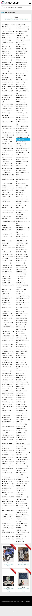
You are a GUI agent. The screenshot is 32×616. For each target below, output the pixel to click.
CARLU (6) (6, 113)
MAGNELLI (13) (8, 351)
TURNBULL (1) (7, 501)
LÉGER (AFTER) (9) (8, 328)
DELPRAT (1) (7, 168)
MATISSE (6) (6, 366)
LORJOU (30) (7, 344)
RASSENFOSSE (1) (23, 419)
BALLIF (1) (6, 53)
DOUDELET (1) (7, 185)
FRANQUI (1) (21, 216)
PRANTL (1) (6, 415)
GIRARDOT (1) (22, 231)
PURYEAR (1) (21, 415)
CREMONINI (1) (22, 152)
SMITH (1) (20, 463)
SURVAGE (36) (22, 477)
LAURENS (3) (21, 316)
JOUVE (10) (6, 283)
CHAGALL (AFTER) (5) (22, 123)
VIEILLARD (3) (7, 519)
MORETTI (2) (22, 382)
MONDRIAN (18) (7, 379)
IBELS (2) (21, 267)
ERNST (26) (6, 196)
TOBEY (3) (20, 492)
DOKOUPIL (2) (8, 179)
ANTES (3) (6, 35)
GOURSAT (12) (22, 237)
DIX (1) (19, 177)
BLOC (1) (20, 73)
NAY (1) (7, 388)
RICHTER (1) (21, 433)
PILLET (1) (20, 408)
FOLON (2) (7, 212)
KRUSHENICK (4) (22, 302)
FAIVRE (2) (6, 201)
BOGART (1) (21, 75)
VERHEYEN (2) (20, 516)
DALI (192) (7, 159)
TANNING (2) (7, 486)
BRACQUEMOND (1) (8, 86)
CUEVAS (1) (7, 157)
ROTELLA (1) (21, 437)
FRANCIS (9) (6, 216)
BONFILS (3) (7, 80)
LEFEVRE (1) (6, 324)
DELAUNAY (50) (7, 166)
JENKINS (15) (20, 276)
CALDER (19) (22, 106)
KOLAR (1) (5, 300)
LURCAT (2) (6, 349)
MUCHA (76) (7, 386)
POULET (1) (21, 413)
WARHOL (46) (21, 530)
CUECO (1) (20, 155)
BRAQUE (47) (7, 91)
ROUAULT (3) (7, 439)
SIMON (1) (8, 461)
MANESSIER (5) (21, 353)
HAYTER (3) (8, 256)
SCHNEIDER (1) (7, 455)
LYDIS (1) (20, 349)
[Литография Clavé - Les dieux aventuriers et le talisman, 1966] (23, 554)
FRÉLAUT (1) (6, 219)
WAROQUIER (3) (22, 532)
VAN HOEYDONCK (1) (8, 511)
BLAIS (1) (21, 71)
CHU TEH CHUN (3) (7, 137)
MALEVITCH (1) (8, 353)
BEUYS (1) (6, 68)
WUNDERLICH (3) (7, 539)
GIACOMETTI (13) (23, 227)
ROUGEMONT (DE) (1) (8, 445)
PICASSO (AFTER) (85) (8, 407)
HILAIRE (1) (7, 263)
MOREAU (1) (7, 382)
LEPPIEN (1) (20, 331)
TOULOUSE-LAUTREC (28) (8, 498)
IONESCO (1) (21, 271)
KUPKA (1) (6, 305)
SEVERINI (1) (6, 459)
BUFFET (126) (7, 104)
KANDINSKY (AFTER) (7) (22, 286)
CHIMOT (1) (21, 132)
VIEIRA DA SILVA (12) (22, 520)
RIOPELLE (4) (7, 435)
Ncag (2, 12)
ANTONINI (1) (22, 35)
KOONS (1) (20, 300)
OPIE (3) (20, 393)
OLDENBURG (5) (7, 393)
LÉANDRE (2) (21, 322)
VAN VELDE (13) (21, 510)
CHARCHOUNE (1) (22, 128)
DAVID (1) (21, 159)
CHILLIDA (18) (8, 132)
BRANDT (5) (7, 88)
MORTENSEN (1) (8, 384)
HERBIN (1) (7, 260)
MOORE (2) (20, 379)
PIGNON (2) (21, 406)
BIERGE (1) (20, 68)
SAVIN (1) (20, 450)
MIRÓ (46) (20, 373)
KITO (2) (5, 293)
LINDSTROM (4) (7, 338)
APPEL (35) (6, 37)
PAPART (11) (20, 397)
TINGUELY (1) (21, 490)
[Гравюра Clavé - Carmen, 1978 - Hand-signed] (8, 554)
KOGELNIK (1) (6, 298)
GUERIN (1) (21, 245)
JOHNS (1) (20, 278)
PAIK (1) (20, 395)
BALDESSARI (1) (21, 51)
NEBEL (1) (20, 388)
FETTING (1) (21, 205)
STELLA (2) (6, 477)
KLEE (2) (5, 296)
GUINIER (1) (21, 247)
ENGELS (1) (20, 192)
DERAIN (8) (20, 168)
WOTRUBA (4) (21, 536)
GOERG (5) (7, 234)
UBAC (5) (20, 501)
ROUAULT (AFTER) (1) (21, 440)
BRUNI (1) (20, 99)
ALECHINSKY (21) (22, 29)
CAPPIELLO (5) (22, 110)
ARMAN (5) (8, 43)
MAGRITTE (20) (21, 351)
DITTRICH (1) (7, 177)
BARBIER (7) (7, 55)
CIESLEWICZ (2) (22, 137)
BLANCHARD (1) (7, 73)
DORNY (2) (21, 183)
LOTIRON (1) (21, 344)
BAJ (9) (5, 51)
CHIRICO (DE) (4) (8, 135)
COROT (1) (7, 151)
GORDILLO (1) (7, 236)
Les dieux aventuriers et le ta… (23, 565)
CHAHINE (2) (7, 126)
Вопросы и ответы (16, 611)
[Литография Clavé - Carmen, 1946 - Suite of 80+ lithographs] (8, 578)
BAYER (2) (20, 57)
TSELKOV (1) (21, 499)
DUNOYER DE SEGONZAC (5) (7, 193)
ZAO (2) (20, 541)
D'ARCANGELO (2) (22, 157)
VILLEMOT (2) (7, 525)
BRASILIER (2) (7, 95)
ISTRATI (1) (7, 274)
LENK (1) (20, 327)
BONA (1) (18, 77)
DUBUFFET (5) (21, 188)
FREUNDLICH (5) (21, 219)
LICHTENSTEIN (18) (8, 335)
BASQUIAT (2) (8, 57)
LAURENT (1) (7, 318)
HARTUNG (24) (7, 254)
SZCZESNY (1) (20, 479)
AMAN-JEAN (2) (8, 33)
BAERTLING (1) (21, 49)
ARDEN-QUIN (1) (22, 40)
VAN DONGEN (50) (22, 508)
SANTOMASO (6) (23, 444)
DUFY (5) (20, 190)
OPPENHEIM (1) (8, 395)
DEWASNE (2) (21, 170)
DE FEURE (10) (22, 161)
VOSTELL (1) (20, 528)
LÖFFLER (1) (21, 338)
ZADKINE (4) (19, 539)
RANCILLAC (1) (22, 417)
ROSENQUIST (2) (8, 437)
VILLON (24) (21, 525)
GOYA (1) (6, 241)
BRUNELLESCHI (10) (8, 101)
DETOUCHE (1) (7, 170)
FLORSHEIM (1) (22, 210)
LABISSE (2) (20, 305)
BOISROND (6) (8, 77)
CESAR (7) (21, 119)
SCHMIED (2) (23, 452)
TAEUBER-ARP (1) (22, 481)
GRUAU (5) (6, 245)
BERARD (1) (21, 62)
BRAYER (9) (6, 97)
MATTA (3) (6, 371)
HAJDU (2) (6, 252)
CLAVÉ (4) (20, 139)
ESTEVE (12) (7, 199)
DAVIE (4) (5, 161)
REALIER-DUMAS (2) (8, 427)
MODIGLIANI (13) (9, 377)
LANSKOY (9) (7, 313)
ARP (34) (19, 42)
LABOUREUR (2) (22, 308)
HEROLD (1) (21, 260)
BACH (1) (20, 46)
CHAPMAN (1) (8, 129)
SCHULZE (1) (21, 455)
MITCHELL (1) (21, 375)
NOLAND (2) (21, 391)
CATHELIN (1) (22, 117)
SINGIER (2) (21, 461)
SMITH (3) (6, 463)
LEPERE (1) (8, 331)
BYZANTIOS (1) (8, 106)
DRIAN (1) (8, 188)
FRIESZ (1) (23, 222)
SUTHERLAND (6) (8, 479)
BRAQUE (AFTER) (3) (23, 92)
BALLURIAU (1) (21, 53)
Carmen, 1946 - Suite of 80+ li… (9, 589)
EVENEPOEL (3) (21, 199)
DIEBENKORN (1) (22, 172)
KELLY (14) (21, 289)
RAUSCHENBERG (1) (8, 423)
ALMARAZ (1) (21, 31)
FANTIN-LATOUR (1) (22, 202)
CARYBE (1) (5, 115)
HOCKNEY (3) (7, 265)
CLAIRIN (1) (8, 139)
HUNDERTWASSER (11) (7, 268)
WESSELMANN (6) (8, 536)
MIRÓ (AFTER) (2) (8, 375)
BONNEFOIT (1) (7, 82)
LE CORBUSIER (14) (21, 318)
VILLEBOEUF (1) (22, 523)
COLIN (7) (5, 143)
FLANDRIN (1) (8, 210)
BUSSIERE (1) (21, 104)
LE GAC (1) (6, 320)
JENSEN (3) (6, 278)
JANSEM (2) (6, 276)
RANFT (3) (6, 419)
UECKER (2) (7, 503)
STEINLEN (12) (21, 473)
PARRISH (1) (7, 399)
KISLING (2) (6, 291)
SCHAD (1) (7, 452)
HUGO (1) (21, 265)
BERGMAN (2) (7, 64)
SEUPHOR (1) (21, 457)
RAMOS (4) (6, 417)
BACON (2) (6, 49)
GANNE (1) (20, 225)
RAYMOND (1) (21, 424)
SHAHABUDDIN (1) (23, 459)
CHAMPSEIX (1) (22, 126)
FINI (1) (20, 207)
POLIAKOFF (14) (22, 410)
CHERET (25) (21, 130)
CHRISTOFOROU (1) (23, 135)
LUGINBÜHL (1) (22, 346)
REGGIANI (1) (21, 428)
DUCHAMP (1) (7, 190)
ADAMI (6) (20, 24)
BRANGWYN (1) (21, 88)
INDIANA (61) (7, 271)
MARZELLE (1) (7, 364)
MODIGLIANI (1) (21, 377)
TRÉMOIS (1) (22, 497)
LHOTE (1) (20, 333)
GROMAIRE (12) (22, 243)
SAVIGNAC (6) (8, 450)
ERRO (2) (21, 196)
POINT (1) (6, 410)
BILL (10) (5, 71)
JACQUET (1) (21, 274)
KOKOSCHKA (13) (22, 298)
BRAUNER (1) (21, 95)
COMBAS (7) (21, 143)
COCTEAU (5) (7, 141)
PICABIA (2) (7, 404)
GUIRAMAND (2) (21, 249)
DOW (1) (22, 185)
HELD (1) (5, 258)
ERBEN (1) (20, 194)
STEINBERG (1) (7, 472)
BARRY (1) (20, 55)
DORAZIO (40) (7, 183)
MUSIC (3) (20, 386)
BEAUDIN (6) (7, 60)
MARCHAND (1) (7, 357)
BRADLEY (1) (21, 86)
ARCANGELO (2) (6, 40)
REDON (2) (20, 426)
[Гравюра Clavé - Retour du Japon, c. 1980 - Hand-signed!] (23, 578)
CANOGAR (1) (7, 110)
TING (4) (20, 488)
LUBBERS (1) (7, 346)
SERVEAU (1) (7, 457)
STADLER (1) (20, 470)
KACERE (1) (20, 283)
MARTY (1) (21, 362)
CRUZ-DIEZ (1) (7, 155)
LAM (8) (20, 311)
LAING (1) (6, 311)
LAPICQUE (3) (21, 313)
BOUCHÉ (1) (7, 84)
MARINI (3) (21, 357)
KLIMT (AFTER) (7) (22, 296)
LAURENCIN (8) (7, 316)
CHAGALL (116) (7, 121)
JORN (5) (20, 280)
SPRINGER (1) (22, 468)
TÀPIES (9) (20, 486)
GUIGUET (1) (8, 248)
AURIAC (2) (21, 44)
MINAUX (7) (6, 373)
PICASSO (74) (21, 404)
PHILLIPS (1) (21, 402)
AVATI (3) (6, 46)
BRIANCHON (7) (22, 97)
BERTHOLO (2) (7, 66)
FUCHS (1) (6, 225)
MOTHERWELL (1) (22, 384)
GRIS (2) (5, 243)
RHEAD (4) (21, 430)
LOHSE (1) (7, 340)
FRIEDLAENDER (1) (8, 221)
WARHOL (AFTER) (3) (8, 533)
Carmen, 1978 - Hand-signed (8, 565)
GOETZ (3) (20, 234)
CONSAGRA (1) (7, 148)
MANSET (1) (20, 355)
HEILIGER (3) (22, 256)
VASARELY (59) (21, 512)
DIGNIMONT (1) (8, 174)
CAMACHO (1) (7, 108)
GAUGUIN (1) (6, 227)
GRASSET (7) (21, 241)
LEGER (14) (21, 324)
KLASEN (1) (20, 293)
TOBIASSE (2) (21, 494)
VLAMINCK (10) (7, 529)
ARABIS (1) (20, 37)
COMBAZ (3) (7, 146)
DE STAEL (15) (7, 163)
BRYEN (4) (20, 102)
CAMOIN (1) (21, 108)
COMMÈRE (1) (21, 146)
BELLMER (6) (6, 62)
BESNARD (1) (21, 66)
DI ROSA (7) (6, 172)
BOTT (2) (20, 82)
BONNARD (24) (21, 80)
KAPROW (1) (6, 289)
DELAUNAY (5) (21, 166)
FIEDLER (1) (7, 207)
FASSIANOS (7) (7, 205)
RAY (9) (19, 421)
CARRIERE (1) (21, 113)
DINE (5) (19, 174)
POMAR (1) (6, 413)
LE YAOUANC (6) (7, 322)
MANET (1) (7, 355)
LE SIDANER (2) (21, 320)
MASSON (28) (21, 364)
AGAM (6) (6, 26)
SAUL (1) (5, 448)
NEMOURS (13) (7, 391)
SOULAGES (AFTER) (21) (7, 469)
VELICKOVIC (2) (22, 514)
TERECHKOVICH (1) (6, 489)
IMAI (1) (21, 269)
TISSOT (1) (7, 493)
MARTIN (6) (7, 362)
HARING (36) (21, 252)
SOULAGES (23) (22, 466)
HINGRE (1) (20, 263)
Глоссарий (27, 601)
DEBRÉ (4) (20, 163)
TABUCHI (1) (7, 481)
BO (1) (4, 75)
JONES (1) (6, 280)
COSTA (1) (21, 150)
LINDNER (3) (21, 335)
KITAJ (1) (19, 291)
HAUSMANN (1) (21, 254)
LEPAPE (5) (21, 329)
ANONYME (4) (20, 33)
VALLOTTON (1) (21, 505)
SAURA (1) (21, 448)
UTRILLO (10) (21, 503)
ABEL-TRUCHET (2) (8, 24)
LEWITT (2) (6, 333)
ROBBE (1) (20, 435)
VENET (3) (6, 516)
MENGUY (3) (21, 371)
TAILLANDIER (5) (7, 483)
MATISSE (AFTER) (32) (22, 368)
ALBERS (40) (6, 29)
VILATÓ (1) (6, 523)
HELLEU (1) (21, 258)
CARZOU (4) (20, 115)
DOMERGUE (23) (22, 180)
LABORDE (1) (6, 307)
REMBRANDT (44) (8, 432)
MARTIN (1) (20, 360)
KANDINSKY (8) (8, 285)
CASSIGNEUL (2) (8, 118)
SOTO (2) (7, 466)
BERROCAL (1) (21, 64)
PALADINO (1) (7, 397)
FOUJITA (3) (20, 213)
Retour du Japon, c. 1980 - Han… (23, 589)
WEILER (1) (20, 534)
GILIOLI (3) (6, 230)
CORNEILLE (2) (22, 148)
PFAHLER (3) (7, 402)
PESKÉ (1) (20, 399)
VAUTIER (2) (7, 514)
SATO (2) (19, 446)
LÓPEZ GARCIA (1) (22, 341)
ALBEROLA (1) (23, 26)
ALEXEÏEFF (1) (8, 31)
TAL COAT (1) (21, 483)
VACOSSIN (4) (8, 507)
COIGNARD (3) (21, 141)
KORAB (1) (6, 302)
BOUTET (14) (21, 84)
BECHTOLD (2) (21, 60)
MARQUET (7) (7, 360)
